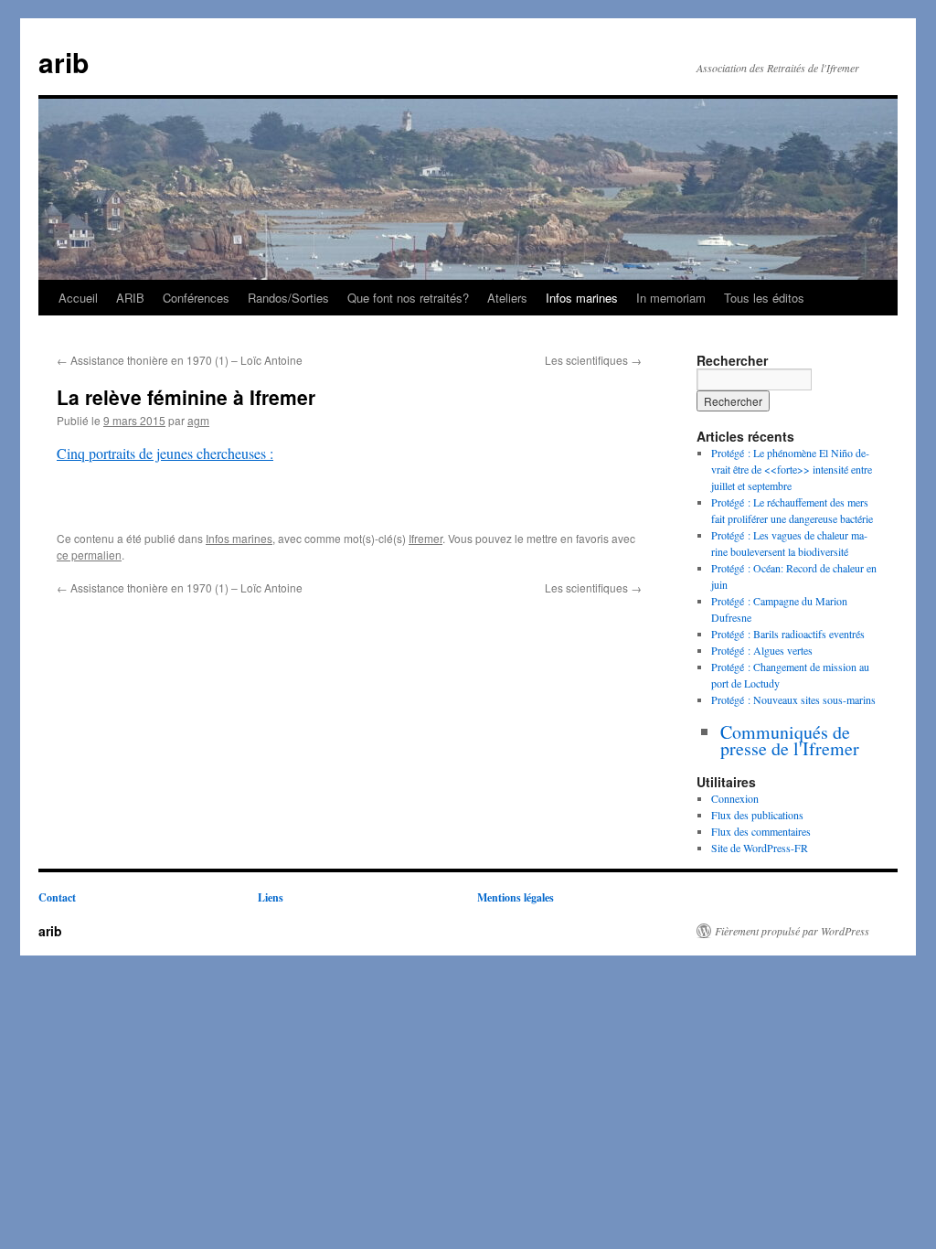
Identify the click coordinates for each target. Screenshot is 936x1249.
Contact (57, 897)
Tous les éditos (764, 297)
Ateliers (507, 297)
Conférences (196, 297)
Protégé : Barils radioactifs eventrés (788, 633)
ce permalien (89, 554)
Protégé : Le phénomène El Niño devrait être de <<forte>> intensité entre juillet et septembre (791, 469)
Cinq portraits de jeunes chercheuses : (165, 453)
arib (63, 61)
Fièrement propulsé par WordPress (792, 930)
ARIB (130, 297)
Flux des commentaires (761, 831)
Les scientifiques (593, 360)
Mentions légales (515, 897)
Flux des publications (757, 814)
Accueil (78, 297)
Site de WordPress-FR (759, 847)
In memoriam (671, 297)
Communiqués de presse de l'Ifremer (789, 740)
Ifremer (425, 538)
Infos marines (582, 297)
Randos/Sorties (288, 297)
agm (198, 420)
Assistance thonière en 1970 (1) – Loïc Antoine (180, 360)
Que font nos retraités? (408, 297)
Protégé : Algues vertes (762, 650)
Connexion (735, 798)
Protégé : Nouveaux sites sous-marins (793, 699)
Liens (270, 897)
